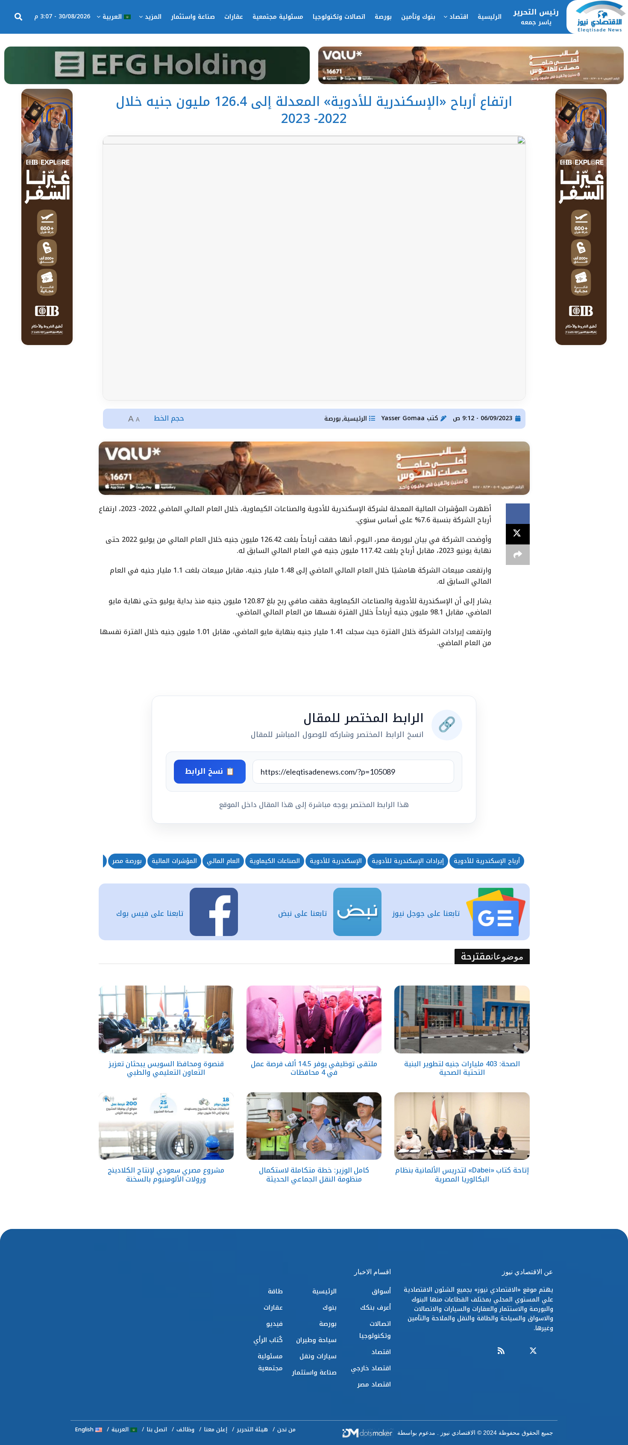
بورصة (383, 17)
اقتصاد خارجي (371, 1368)
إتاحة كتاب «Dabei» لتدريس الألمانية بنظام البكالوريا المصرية (462, 1175)
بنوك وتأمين (418, 17)
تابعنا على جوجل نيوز (426, 913)
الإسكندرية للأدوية (336, 861)
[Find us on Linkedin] (517, 1351)
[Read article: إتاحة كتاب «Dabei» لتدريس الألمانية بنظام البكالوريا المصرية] (461, 1126)
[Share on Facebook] (518, 513)
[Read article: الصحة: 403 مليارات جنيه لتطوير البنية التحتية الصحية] (461, 1019)
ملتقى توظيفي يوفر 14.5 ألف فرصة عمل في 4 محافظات (314, 1068)
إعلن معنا (215, 1429)
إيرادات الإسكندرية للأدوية (408, 861)
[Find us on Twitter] (533, 1351)
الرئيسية (490, 17)
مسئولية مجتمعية (277, 17)
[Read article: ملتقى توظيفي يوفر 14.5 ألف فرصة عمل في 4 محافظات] (314, 1019)
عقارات (233, 17)
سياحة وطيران (316, 1340)
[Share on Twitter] (518, 534)
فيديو (274, 1324)
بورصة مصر (127, 861)
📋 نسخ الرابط (210, 771)
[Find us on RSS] (501, 1351)
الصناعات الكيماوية (274, 861)
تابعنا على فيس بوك (149, 913)
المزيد (153, 17)
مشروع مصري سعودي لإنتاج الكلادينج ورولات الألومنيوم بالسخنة (166, 1175)
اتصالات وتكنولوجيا (339, 17)
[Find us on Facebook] (549, 1351)
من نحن (286, 1429)
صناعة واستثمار (193, 17)
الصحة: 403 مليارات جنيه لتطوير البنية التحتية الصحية (461, 1068)
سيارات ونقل (318, 1356)
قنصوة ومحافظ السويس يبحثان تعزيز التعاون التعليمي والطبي (166, 1068)
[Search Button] (18, 17)
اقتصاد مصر (374, 1384)
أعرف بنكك (375, 1307)
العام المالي (223, 861)
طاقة (275, 1291)
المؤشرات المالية (174, 861)
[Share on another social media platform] (518, 554)
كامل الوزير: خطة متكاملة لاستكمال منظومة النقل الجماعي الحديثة (314, 1175)
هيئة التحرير (252, 1429)
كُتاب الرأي (268, 1340)
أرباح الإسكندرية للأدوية (487, 861)
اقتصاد (458, 17)
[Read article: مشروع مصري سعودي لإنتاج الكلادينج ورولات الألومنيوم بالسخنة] (166, 1126)
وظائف (185, 1429)
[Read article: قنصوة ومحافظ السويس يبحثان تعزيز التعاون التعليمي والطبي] (166, 1019)
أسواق (381, 1291)
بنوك (330, 1307)
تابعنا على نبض (302, 913)
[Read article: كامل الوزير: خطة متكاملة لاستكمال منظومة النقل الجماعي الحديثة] (314, 1126)
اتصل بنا (157, 1429)
